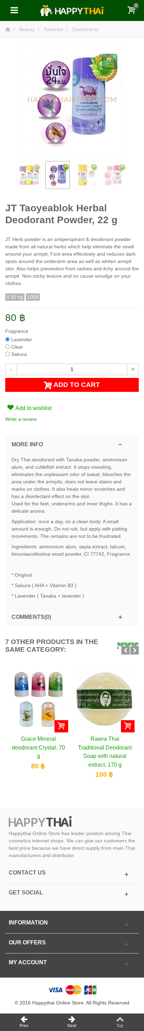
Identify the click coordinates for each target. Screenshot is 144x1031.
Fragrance (17, 331)
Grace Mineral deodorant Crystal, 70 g (38, 747)
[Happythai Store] (72, 10)
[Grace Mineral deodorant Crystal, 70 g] (38, 699)
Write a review (21, 419)
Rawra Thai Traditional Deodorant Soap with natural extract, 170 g (105, 751)
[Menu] (14, 10)
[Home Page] (8, 29)
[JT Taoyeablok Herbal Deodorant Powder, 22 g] (29, 175)
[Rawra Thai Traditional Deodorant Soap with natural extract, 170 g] (105, 699)
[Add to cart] (61, 726)
